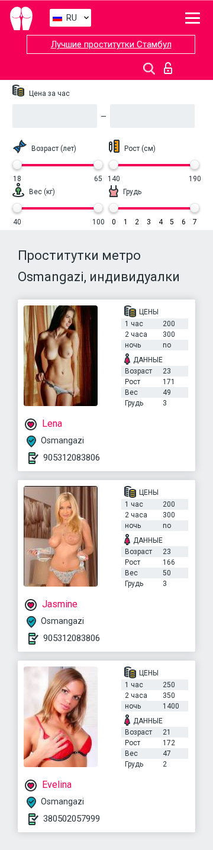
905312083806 (71, 457)
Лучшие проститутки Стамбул (111, 44)
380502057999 (71, 818)
